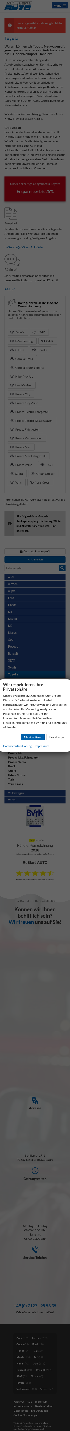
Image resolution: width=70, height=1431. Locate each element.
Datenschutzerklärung (17, 746)
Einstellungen (57, 737)
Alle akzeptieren (33, 737)
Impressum (42, 746)
